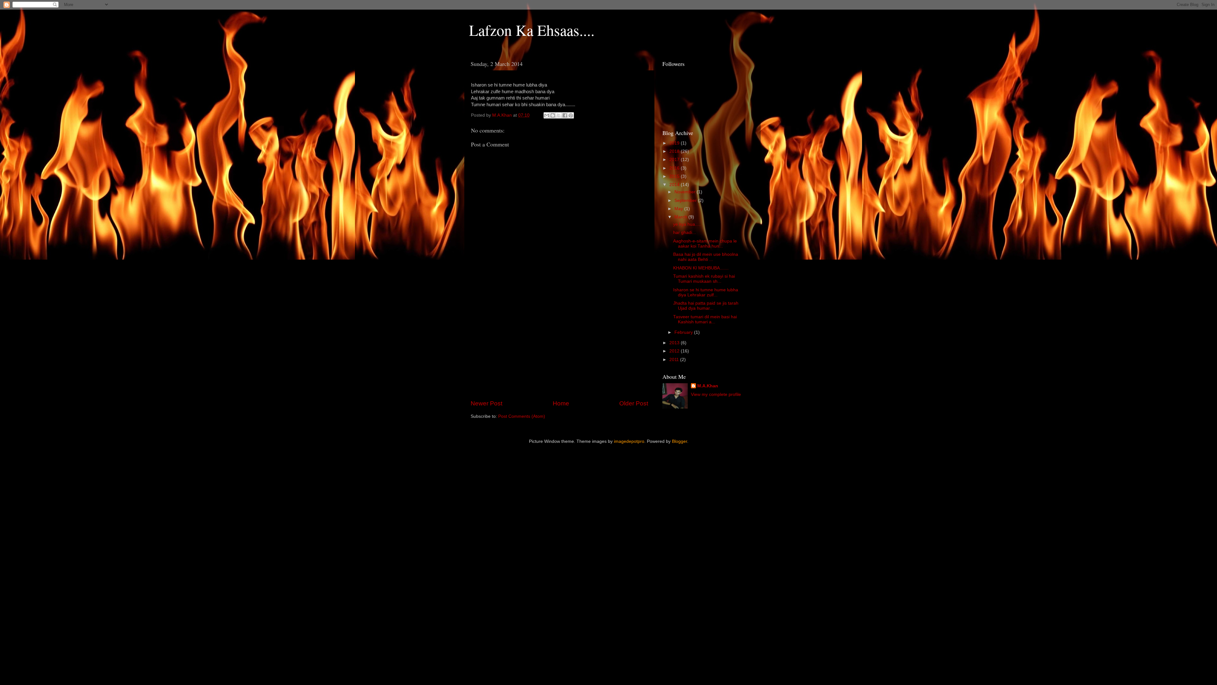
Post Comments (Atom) (521, 416)
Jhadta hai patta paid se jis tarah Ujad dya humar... (705, 306)
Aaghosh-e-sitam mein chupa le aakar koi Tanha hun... (705, 244)
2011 (674, 359)
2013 (675, 342)
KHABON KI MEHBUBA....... (701, 268)
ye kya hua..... (687, 224)
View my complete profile (716, 394)
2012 (675, 351)
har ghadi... (684, 232)
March (681, 217)
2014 (675, 184)
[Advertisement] (559, 346)
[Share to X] (559, 115)
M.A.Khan (707, 386)
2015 (675, 176)
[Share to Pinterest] (571, 115)
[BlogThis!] (553, 115)
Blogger (679, 441)
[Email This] (547, 115)
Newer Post (486, 403)
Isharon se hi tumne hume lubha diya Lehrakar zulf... (705, 292)
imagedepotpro (629, 441)
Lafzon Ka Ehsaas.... (532, 30)
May (679, 208)
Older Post (633, 403)
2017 (675, 159)
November (685, 192)
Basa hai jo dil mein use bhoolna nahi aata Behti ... (705, 257)
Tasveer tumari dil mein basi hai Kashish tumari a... (705, 319)
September (686, 200)
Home (561, 403)
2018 (675, 151)
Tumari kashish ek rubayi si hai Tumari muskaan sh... (704, 279)
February (684, 332)
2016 (675, 168)
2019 (675, 143)
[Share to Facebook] (565, 115)
